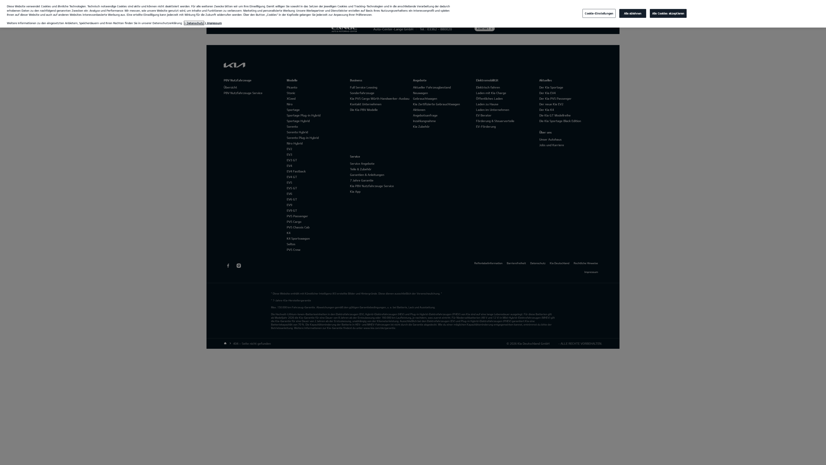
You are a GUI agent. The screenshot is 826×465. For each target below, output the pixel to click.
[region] (413, 14)
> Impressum (213, 23)
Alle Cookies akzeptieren (668, 13)
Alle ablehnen (633, 13)
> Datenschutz (194, 23)
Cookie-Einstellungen (599, 13)
